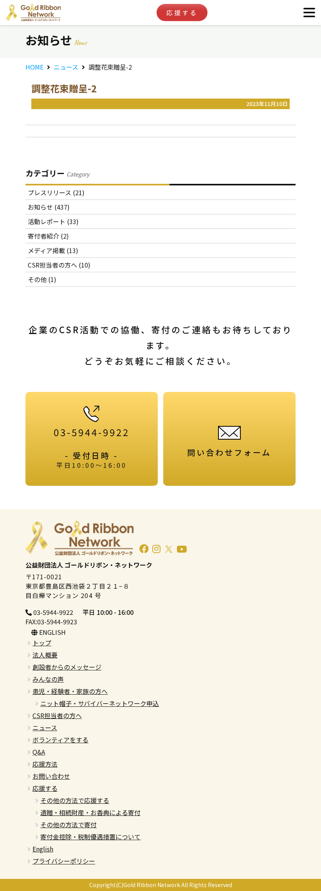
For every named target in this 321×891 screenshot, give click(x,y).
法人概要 (45, 654)
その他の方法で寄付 (68, 824)
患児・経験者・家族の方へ (70, 691)
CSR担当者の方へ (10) (59, 264)
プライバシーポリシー (63, 861)
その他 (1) (42, 279)
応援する (182, 12)
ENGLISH (52, 632)
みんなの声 (48, 679)
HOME (34, 67)
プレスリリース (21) (56, 192)
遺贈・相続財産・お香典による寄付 (90, 812)
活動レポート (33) (53, 221)
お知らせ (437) (49, 207)
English (42, 848)
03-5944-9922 (52, 612)
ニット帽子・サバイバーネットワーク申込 (99, 703)
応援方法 (45, 764)
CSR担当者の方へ (57, 715)
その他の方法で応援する (74, 800)
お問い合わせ (51, 776)
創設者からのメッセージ (66, 667)
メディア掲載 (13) (53, 250)
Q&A (38, 751)
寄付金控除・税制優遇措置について (90, 836)
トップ (41, 642)
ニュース (66, 67)
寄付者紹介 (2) (48, 236)
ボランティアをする (60, 739)
